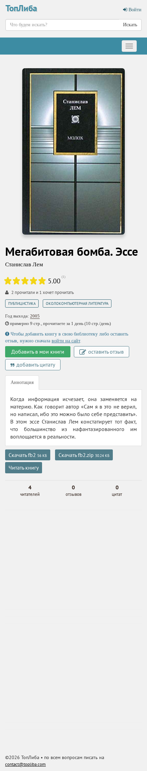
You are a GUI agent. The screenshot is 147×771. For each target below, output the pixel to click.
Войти (134, 9)
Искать (130, 24)
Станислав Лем (24, 264)
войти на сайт (66, 340)
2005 (35, 315)
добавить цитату (35, 364)
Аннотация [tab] (22, 382)
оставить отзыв (105, 351)
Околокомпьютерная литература (77, 303)
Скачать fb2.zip (83, 454)
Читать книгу (24, 467)
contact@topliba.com (25, 764)
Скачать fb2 (28, 454)
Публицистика (22, 303)
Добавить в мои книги (37, 351)
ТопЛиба (21, 8)
